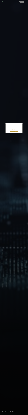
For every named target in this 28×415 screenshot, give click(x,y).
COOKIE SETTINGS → (14, 129)
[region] (14, 128)
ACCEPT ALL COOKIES (14, 131)
